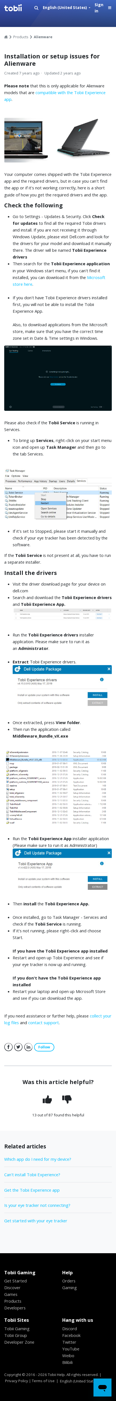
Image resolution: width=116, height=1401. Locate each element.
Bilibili (67, 1362)
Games (10, 1294)
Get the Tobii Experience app (32, 1190)
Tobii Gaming (17, 1328)
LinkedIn (28, 1047)
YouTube (70, 1349)
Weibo (68, 1355)
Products (20, 37)
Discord (69, 1328)
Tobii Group (15, 1335)
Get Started (15, 1281)
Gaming (69, 1287)
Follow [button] (44, 1047)
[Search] (36, 8)
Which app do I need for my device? (37, 1159)
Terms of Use (43, 1380)
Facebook (8, 1047)
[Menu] (110, 8)
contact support (43, 1022)
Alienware (43, 37)
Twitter (18, 1047)
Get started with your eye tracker (35, 1220)
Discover (12, 1287)
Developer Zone (19, 1342)
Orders (68, 1281)
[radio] (48, 1099)
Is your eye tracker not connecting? (37, 1205)
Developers (15, 1308)
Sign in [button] (99, 8)
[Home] (19, 8)
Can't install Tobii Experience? (32, 1174)
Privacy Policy (16, 1380)
